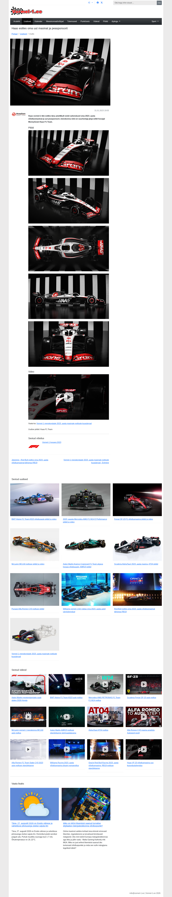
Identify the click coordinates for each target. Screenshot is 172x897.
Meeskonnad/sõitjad (55, 21)
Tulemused (72, 21)
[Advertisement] (105, 11)
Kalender (38, 21)
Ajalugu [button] (115, 21)
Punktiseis (85, 21)
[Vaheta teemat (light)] (90, 3)
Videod (96, 21)
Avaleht (16, 21)
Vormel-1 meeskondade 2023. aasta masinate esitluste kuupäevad (64, 423)
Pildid (105, 21)
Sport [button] (154, 21)
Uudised (27, 21)
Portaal (15, 34)
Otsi (159, 3)
